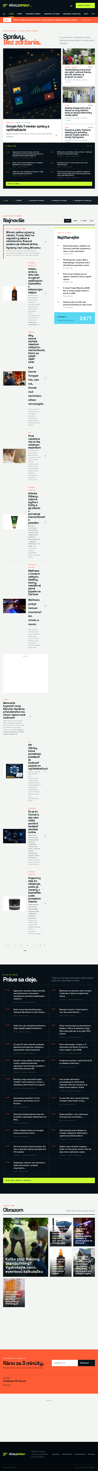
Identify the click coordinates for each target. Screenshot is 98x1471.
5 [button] (33, 945)
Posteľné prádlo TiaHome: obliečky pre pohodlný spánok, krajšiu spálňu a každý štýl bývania (78, 134)
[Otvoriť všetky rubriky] (4, 14)
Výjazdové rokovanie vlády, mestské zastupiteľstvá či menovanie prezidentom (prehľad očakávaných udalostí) (28, 154)
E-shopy (6, 699)
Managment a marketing (72, 14)
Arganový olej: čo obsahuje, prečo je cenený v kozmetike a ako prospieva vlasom (34, 889)
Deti (29, 432)
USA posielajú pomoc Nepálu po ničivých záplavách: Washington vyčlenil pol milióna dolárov (73, 1133)
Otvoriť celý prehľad (49, 183)
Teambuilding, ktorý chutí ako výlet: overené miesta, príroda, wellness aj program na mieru (78, 73)
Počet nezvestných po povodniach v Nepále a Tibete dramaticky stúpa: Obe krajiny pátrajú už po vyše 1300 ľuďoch (73, 173)
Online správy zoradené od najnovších (49, 1180)
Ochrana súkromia (80, 1454)
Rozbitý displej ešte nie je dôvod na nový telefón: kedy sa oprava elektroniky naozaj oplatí (78, 112)
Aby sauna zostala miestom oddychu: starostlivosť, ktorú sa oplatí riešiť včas (36, 349)
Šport (86, 14)
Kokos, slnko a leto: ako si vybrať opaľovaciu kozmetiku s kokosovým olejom (35, 280)
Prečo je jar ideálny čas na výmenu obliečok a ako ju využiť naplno (77, 276)
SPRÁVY (19, 14)
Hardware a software (52, 14)
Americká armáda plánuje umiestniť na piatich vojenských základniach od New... (30, 1117)
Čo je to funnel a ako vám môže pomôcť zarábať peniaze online (33, 822)
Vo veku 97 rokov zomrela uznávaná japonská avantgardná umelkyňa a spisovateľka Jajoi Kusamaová (29, 1047)
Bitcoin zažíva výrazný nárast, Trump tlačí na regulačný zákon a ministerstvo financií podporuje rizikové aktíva (46, 20)
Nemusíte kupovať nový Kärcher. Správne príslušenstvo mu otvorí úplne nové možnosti (14, 710)
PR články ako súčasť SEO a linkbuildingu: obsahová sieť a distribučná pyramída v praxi (76, 262)
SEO (29, 741)
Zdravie (31, 332)
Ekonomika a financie (33, 14)
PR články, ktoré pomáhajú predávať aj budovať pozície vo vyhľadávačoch (38, 756)
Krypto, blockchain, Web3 (16, 229)
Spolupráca (55, 1454)
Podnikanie (32, 808)
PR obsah (84, 221)
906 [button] (25, 950)
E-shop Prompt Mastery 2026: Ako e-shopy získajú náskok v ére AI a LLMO (76, 290)
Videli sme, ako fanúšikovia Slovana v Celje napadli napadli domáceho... (28, 172)
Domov (11, 14)
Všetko (67, 221)
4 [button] (27, 945)
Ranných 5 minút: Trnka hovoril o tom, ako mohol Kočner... (72, 163)
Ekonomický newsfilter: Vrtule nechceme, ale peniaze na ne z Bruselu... (27, 1101)
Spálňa (66, 127)
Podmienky (91, 1454)
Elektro (67, 105)
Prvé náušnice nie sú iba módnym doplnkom (34, 441)
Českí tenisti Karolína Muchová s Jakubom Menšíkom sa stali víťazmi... (28, 163)
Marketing (10, 122)
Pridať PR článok (85, 5)
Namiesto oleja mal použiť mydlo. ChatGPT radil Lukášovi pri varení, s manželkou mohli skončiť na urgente (29, 1082)
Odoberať (86, 1363)
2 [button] (14, 945)
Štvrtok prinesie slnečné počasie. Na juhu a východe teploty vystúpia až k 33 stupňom (30, 1149)
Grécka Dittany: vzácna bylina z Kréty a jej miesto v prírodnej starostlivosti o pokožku (36, 508)
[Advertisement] (25, 674)
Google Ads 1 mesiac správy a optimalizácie (27, 128)
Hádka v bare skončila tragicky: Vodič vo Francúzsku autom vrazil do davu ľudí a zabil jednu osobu (75, 1149)
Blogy (91, 221)
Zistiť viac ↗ (7, 1385)
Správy (75, 221)
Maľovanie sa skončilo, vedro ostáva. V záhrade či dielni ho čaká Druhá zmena (74, 153)
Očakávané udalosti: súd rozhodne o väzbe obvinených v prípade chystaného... (29, 1165)
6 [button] (40, 945)
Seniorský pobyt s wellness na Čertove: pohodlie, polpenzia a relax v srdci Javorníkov (77, 248)
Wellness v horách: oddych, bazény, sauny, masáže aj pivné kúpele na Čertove (34, 582)
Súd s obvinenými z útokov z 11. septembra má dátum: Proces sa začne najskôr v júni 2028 (73, 1047)
